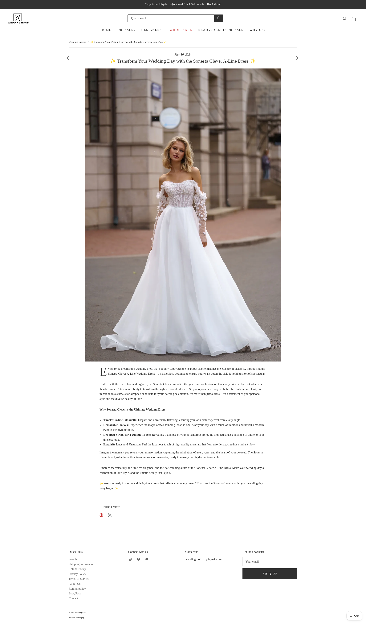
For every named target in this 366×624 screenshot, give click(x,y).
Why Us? (258, 29)
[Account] (344, 18)
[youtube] (147, 559)
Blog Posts (75, 593)
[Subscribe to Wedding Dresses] (110, 515)
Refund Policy (77, 569)
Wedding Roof (80, 613)
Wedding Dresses (77, 41)
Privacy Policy (77, 574)
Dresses (125, 29)
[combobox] (171, 18)
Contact (73, 598)
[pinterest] (138, 559)
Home (106, 29)
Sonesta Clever (222, 483)
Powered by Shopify (76, 618)
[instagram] (130, 559)
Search (73, 559)
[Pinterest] (101, 515)
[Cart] (353, 18)
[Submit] (218, 18)
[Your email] (269, 561)
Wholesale (181, 29)
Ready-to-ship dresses (220, 29)
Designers (151, 29)
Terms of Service (79, 578)
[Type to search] (171, 18)
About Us (74, 583)
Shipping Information (81, 564)
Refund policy (77, 588)
